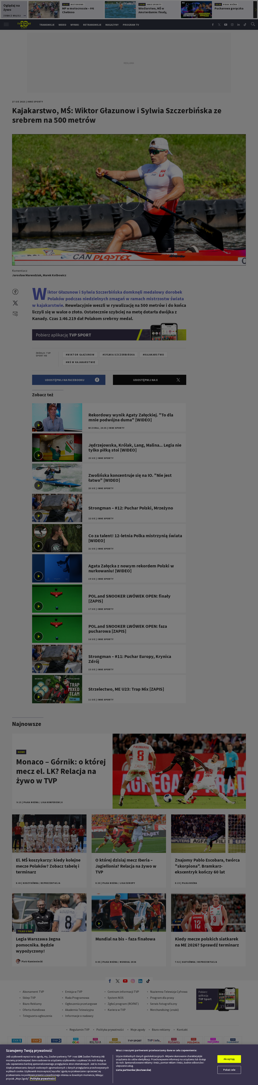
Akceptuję (229, 1059)
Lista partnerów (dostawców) (133, 1070)
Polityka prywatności (42, 1078)
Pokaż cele (229, 1069)
